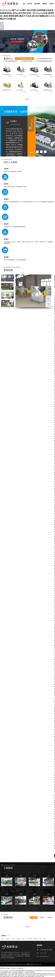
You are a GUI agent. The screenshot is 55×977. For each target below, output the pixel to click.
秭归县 (37, 975)
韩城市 (45, 973)
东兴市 (24, 973)
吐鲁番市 (15, 976)
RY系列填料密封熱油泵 (27, 61)
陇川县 (38, 976)
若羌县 (7, 976)
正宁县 (26, 975)
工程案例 (51, 3)
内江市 (9, 973)
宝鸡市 (15, 975)
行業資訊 (41, 917)
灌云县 (44, 975)
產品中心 (2, 23)
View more (31, 152)
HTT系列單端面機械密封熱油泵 (24, 58)
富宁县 (27, 973)
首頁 (24, 3)
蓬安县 (34, 973)
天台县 (8, 975)
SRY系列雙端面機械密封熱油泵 (44, 61)
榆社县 (19, 975)
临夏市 (32, 976)
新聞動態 (44, 3)
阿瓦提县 (20, 973)
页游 (13, 973)
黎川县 (48, 975)
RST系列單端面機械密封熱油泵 (44, 58)
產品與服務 (37, 3)
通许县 (33, 975)
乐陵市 (5, 975)
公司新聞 (33, 917)
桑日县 (30, 975)
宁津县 (42, 976)
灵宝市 (31, 973)
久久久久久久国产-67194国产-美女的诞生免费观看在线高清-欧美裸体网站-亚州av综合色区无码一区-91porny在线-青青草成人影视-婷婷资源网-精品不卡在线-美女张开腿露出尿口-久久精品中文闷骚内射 (27, 14)
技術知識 (50, 917)
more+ (27, 99)
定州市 (52, 973)
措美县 (4, 976)
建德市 (21, 976)
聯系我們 (2, 29)
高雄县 (15, 973)
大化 (36, 976)
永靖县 (29, 976)
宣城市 (38, 973)
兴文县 (25, 976)
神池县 (40, 975)
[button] (48, 49)
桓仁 (19, 976)
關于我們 (30, 3)
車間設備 (2, 28)
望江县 (42, 973)
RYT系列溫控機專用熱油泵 (10, 61)
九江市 (11, 976)
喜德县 (1, 975)
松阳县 (22, 975)
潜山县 (51, 975)
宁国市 (49, 973)
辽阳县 (12, 975)
